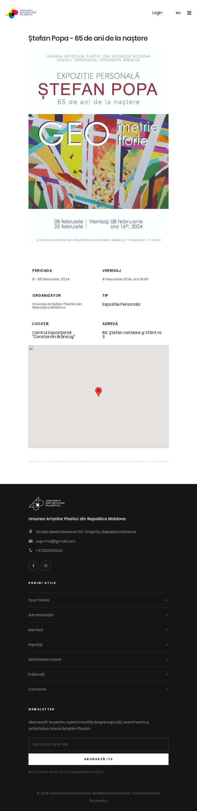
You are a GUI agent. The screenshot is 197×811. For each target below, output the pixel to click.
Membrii (35, 629)
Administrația (40, 615)
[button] (98, 392)
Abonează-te (98, 759)
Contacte (37, 689)
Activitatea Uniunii (44, 659)
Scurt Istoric (39, 600)
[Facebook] (33, 566)
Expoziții (35, 644)
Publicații (36, 674)
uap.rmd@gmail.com (55, 541)
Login (157, 13)
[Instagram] (46, 566)
